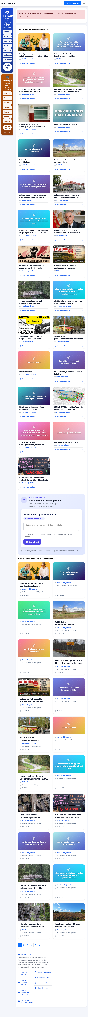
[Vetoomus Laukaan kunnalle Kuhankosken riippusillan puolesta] (34, 297)
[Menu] (84, 3)
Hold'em (7, 121)
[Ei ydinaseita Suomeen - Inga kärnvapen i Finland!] (34, 403)
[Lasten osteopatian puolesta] (69, 437)
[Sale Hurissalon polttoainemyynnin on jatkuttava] (69, 332)
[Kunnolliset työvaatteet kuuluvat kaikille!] (69, 367)
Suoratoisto (8, 41)
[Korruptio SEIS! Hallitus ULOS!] (69, 119)
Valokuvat (8, 60)
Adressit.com (8, 3)
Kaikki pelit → (7, 127)
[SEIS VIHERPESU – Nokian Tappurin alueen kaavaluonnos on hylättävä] (69, 403)
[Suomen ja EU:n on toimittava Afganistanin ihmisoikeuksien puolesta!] (34, 261)
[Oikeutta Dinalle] (34, 366)
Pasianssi (7, 93)
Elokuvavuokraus (8, 55)
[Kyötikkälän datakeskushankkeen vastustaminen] (69, 155)
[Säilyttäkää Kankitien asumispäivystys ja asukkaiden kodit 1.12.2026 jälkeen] (34, 120)
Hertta (7, 112)
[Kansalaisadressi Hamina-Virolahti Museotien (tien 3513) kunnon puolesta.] (69, 85)
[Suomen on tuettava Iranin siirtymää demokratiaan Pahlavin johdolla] (69, 226)
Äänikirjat (8, 50)
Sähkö (7, 32)
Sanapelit (7, 107)
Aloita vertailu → (8, 67)
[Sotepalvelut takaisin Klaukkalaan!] (34, 155)
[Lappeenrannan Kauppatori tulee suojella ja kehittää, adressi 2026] (34, 226)
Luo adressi (34, 542)
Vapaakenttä (8, 103)
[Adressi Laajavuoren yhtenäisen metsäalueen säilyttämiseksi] (34, 191)
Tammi (7, 117)
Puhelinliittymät (8, 36)
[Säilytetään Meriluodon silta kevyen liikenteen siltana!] (34, 332)
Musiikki (7, 46)
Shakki (7, 98)
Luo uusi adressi (72, 3)
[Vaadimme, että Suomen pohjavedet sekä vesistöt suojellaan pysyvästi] (34, 85)
